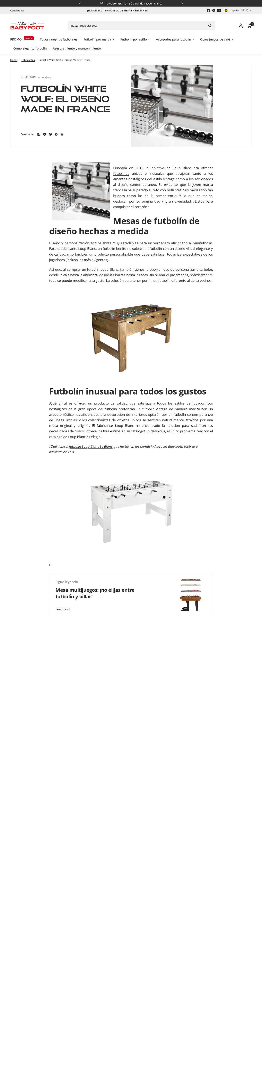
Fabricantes (28, 60)
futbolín (148, 409)
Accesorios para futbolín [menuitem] (173, 39)
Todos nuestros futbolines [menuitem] (58, 39)
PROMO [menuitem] (16, 39)
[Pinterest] (50, 134)
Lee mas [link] (61, 609)
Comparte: (27, 134)
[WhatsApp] (56, 134)
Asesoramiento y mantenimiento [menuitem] (77, 48)
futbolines (121, 173)
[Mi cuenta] (241, 25)
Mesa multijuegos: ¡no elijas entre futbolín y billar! (94, 593)
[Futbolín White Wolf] (131, 508)
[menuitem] (18, 10)
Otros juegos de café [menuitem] (215, 39)
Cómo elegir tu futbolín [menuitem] (30, 48)
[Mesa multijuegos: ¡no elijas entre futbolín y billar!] (191, 595)
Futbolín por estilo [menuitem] (133, 39)
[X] (213, 10)
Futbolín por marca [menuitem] (97, 39)
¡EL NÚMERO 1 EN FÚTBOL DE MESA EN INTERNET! (117, 10)
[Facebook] (208, 10)
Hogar (13, 60)
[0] (248, 25)
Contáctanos (17, 10)
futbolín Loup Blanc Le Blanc (91, 446)
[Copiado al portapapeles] (61, 134)
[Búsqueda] (210, 25)
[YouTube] (219, 10)
